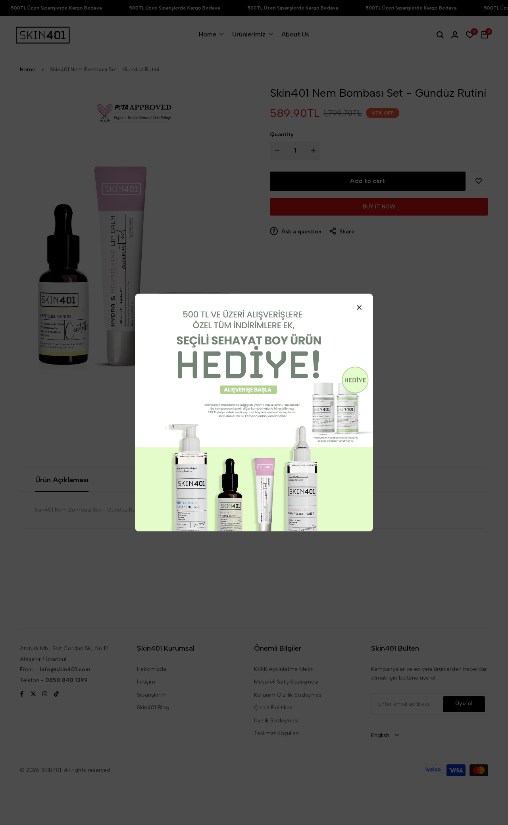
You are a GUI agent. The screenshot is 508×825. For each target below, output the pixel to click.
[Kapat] (359, 307)
